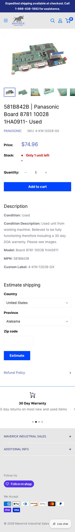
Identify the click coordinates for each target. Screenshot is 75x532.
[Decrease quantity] (26, 173)
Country (10, 294)
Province (11, 313)
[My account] (60, 21)
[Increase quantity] (46, 173)
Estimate (17, 356)
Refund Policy (14, 373)
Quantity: (11, 172)
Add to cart (37, 187)
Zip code (11, 331)
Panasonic (13, 131)
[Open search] (53, 21)
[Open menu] (6, 20)
